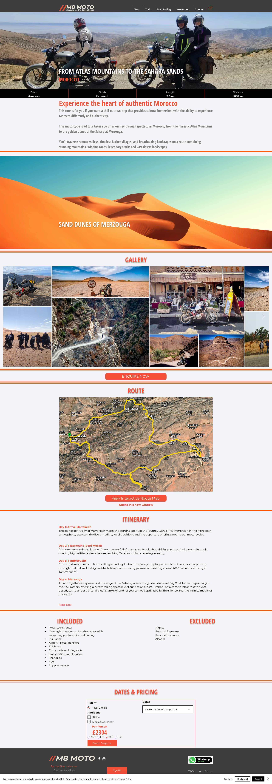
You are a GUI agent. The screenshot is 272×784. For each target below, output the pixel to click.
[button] (138, 8)
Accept (258, 779)
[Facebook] (99, 759)
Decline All (242, 779)
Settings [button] (228, 779)
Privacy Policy (124, 779)
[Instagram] (104, 759)
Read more (65, 604)
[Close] (268, 778)
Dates (146, 702)
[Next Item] (263, 316)
